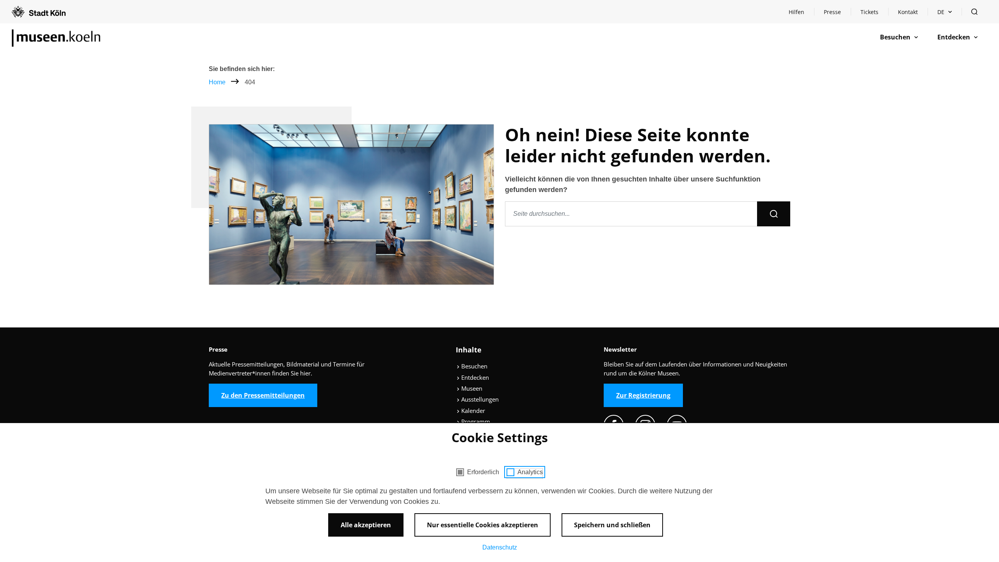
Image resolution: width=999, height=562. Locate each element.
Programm (475, 421)
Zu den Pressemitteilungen (263, 395)
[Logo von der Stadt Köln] (39, 11)
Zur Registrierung (643, 395)
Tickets (869, 12)
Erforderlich (483, 472)
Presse (832, 12)
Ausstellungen (479, 399)
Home (217, 82)
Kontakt (908, 12)
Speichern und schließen (612, 525)
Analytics (530, 472)
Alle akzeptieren (366, 525)
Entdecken (474, 377)
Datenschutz (499, 547)
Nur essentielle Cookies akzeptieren (482, 525)
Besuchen (473, 366)
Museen (471, 388)
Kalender (472, 410)
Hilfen (801, 14)
